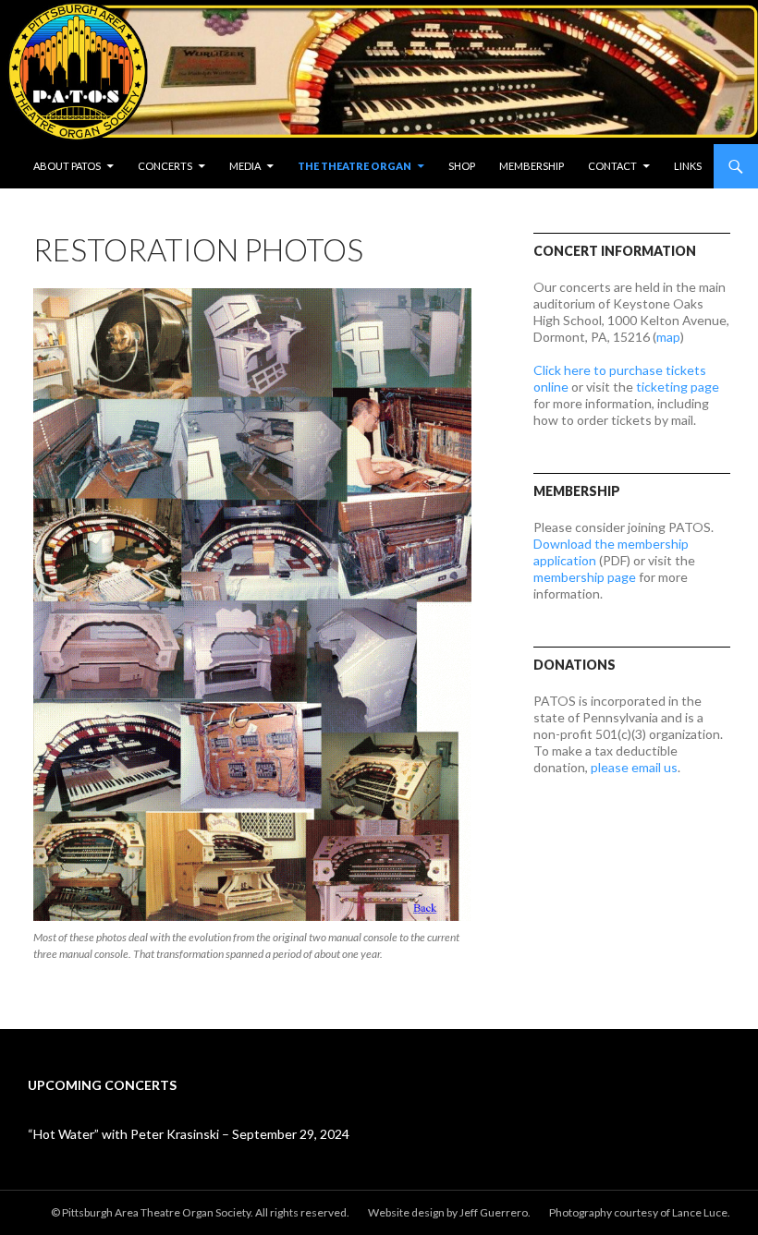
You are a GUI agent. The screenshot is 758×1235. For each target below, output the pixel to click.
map (668, 337)
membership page (584, 577)
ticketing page (677, 386)
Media (245, 166)
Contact (612, 166)
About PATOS (67, 166)
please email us (634, 767)
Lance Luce (699, 1212)
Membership (531, 166)
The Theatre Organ (354, 166)
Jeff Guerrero (493, 1212)
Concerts (165, 166)
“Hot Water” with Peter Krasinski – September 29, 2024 (188, 1134)
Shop (461, 166)
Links (688, 166)
